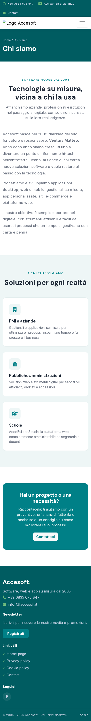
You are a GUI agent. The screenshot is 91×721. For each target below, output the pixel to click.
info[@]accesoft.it (22, 604)
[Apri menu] (82, 23)
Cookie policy (18, 668)
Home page (16, 654)
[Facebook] (7, 696)
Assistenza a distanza (59, 3)
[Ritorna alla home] (19, 23)
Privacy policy (18, 661)
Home (7, 40)
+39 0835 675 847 (24, 597)
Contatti (13, 12)
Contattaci (45, 536)
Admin (84, 715)
